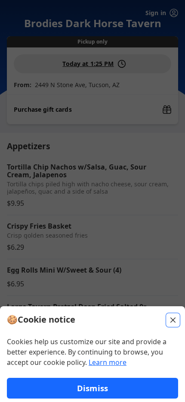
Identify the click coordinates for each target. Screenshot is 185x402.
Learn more (107, 362)
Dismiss (92, 388)
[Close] (173, 320)
